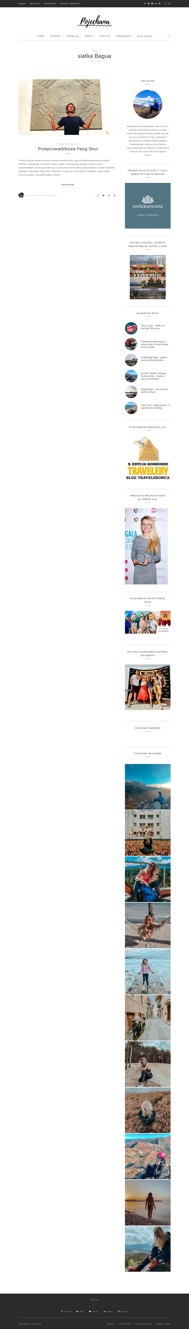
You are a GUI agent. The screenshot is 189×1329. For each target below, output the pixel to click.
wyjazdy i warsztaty (70, 4)
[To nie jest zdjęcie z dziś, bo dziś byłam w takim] (148, 1064)
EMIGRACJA (73, 36)
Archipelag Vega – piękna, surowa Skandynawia (154, 359)
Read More (68, 185)
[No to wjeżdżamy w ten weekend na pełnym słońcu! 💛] (148, 1018)
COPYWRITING (50, 4)
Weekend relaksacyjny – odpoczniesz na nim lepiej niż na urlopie (154, 344)
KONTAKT (111, 1324)
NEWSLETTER (125, 1324)
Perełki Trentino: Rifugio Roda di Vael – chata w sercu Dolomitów (153, 376)
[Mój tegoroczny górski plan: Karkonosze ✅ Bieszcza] (148, 1249)
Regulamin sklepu (163, 1324)
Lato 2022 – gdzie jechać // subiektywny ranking (155, 406)
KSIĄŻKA (22, 4)
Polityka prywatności (143, 1324)
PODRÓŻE (55, 36)
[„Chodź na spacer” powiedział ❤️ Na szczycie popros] (148, 787)
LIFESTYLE (104, 36)
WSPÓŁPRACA (123, 36)
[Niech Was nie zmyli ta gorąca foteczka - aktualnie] (148, 925)
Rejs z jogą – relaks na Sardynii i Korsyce (152, 327)
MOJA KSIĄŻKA (144, 36)
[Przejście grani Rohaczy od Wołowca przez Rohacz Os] (148, 1156)
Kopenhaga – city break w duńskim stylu (154, 390)
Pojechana (94, 1300)
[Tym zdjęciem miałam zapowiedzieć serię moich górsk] (148, 879)
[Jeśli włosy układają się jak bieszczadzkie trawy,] (148, 1110)
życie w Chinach (68, 144)
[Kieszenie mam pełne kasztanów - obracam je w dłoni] (148, 833)
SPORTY (89, 36)
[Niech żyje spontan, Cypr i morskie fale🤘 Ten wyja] (148, 971)
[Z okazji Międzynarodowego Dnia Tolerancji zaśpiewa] (148, 1203)
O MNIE (40, 36)
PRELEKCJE (35, 4)
